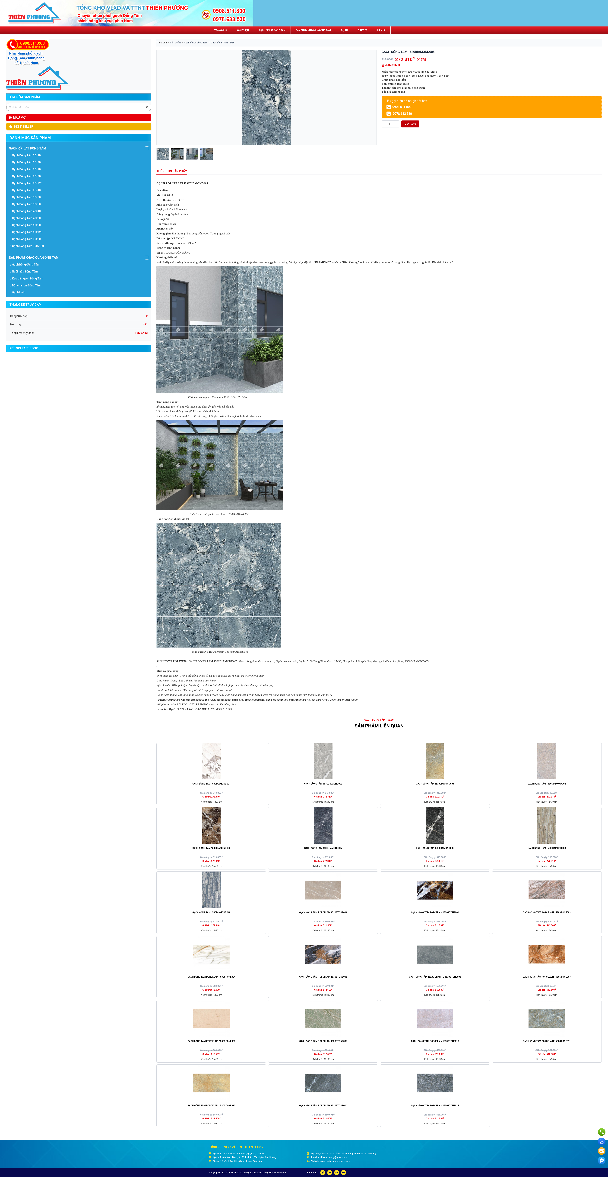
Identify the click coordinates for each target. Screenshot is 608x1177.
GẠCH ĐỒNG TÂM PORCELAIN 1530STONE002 (435, 912)
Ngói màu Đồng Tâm (24, 271)
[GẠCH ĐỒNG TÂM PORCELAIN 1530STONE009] (323, 1018)
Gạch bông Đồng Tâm (25, 264)
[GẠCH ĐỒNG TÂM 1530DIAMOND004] (547, 761)
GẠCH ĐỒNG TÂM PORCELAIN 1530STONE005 (323, 977)
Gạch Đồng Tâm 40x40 (26, 211)
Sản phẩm (175, 42)
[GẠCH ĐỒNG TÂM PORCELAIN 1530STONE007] (547, 954)
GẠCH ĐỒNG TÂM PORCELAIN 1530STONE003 (547, 912)
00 (425, 661)
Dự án (344, 30)
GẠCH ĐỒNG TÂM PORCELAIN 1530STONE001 (323, 912)
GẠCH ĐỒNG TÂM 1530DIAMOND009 (547, 848)
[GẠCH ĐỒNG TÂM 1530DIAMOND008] (435, 825)
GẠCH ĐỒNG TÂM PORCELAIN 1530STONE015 (435, 1105)
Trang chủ (220, 30)
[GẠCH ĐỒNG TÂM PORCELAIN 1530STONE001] (323, 890)
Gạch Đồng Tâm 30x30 (26, 197)
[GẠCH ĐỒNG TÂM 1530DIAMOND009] (547, 825)
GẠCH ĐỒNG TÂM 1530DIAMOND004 (547, 783)
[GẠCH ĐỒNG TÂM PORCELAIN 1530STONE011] (547, 1018)
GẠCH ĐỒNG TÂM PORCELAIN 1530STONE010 (435, 1041)
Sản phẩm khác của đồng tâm (313, 30)
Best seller (23, 126)
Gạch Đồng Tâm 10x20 (26, 155)
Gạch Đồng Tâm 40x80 (26, 218)
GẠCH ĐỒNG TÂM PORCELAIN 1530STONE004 (211, 977)
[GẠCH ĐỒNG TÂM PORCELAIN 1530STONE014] (323, 1083)
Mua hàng (410, 124)
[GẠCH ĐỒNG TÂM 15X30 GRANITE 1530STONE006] (435, 954)
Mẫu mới (19, 118)
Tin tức (362, 30)
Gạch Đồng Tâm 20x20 (26, 169)
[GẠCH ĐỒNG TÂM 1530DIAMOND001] (211, 761)
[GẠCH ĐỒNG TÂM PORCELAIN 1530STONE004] (211, 954)
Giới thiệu (243, 30)
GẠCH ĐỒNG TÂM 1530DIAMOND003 (435, 783)
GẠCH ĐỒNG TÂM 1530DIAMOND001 (211, 783)
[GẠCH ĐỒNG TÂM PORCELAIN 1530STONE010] (435, 1018)
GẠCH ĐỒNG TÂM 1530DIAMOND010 (211, 912)
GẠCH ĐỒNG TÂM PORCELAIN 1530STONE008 (211, 1041)
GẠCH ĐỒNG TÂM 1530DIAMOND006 (211, 848)
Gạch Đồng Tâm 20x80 (26, 176)
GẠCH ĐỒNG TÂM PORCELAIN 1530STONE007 (547, 977)
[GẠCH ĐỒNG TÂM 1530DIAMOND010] (211, 890)
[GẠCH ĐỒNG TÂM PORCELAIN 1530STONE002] (435, 890)
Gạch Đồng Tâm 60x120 (26, 232)
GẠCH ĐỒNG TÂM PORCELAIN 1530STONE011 (547, 1041)
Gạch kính (18, 292)
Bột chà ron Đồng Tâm (26, 285)
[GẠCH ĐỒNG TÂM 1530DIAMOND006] (211, 825)
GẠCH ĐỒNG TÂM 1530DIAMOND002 (323, 783)
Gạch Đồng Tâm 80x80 (26, 239)
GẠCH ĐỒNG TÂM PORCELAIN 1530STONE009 (323, 1041)
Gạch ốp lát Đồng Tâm (272, 30)
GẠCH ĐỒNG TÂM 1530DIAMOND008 (435, 848)
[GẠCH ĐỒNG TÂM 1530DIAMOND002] (323, 761)
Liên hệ (381, 30)
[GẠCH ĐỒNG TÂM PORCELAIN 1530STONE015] (435, 1083)
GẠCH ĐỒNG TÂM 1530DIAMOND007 (323, 848)
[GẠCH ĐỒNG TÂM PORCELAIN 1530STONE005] (323, 954)
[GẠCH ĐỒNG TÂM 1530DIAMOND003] (435, 761)
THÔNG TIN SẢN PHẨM (171, 171)
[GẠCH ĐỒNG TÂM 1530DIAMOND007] (323, 825)
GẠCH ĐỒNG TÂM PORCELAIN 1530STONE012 (211, 1105)
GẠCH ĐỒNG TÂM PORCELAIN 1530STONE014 (323, 1105)
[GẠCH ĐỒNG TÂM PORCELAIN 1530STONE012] (211, 1083)
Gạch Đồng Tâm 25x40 (26, 190)
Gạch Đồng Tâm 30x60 (26, 204)
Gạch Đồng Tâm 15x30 (26, 162)
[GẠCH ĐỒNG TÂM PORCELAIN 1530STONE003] (547, 890)
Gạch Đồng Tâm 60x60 (26, 225)
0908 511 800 (401, 107)
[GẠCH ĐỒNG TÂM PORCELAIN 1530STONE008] (211, 1018)
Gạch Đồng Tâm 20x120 (26, 183)
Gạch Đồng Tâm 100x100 (27, 246)
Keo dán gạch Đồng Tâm (27, 278)
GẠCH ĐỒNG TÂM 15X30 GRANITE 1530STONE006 (435, 977)
